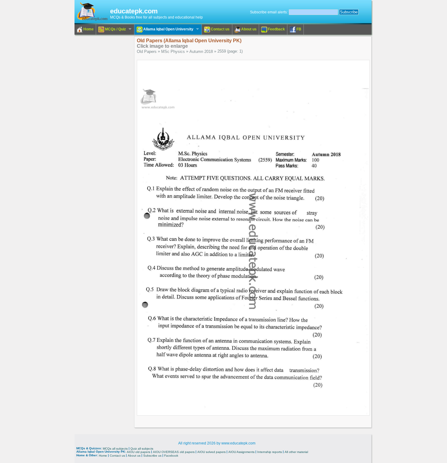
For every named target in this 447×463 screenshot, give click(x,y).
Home (88, 29)
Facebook (171, 455)
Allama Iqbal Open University (163, 29)
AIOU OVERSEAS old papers (174, 452)
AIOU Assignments (241, 452)
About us (249, 29)
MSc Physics (173, 51)
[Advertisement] (99, 127)
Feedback (276, 29)
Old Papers (147, 51)
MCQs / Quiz (111, 29)
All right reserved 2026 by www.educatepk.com (216, 443)
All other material (296, 452)
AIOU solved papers (211, 452)
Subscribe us (152, 455)
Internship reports (269, 452)
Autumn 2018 (201, 51)
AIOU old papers (138, 452)
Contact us (220, 29)
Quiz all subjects (141, 448)
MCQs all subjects (115, 448)
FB (298, 29)
